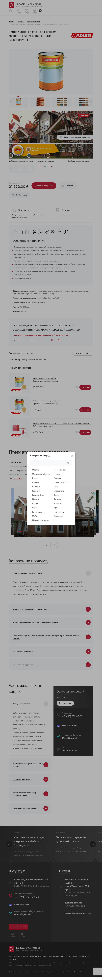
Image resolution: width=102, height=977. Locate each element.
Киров (35, 507)
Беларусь (36, 482)
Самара (57, 478)
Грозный (36, 490)
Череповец (59, 511)
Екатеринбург (38, 495)
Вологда (36, 486)
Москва (35, 469)
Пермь (57, 474)
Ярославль (58, 516)
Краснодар (37, 511)
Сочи (56, 486)
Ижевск (35, 499)
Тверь (56, 495)
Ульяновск (58, 503)
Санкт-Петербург (61, 482)
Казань (35, 503)
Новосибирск (60, 469)
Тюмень (57, 499)
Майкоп (35, 516)
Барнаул (36, 478)
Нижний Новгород (40, 520)
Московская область (41, 474)
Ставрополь (59, 490)
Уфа (55, 507)
